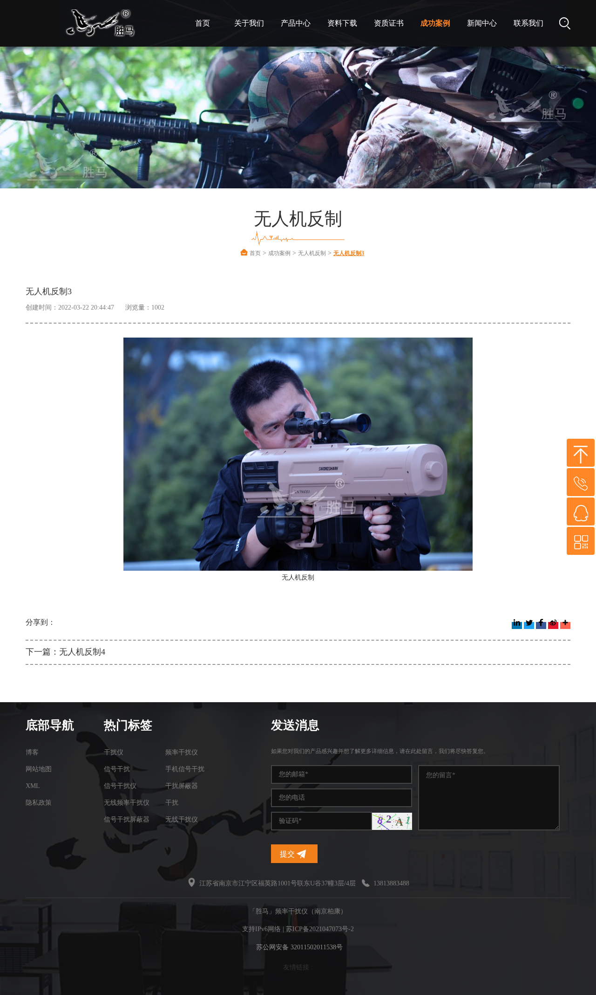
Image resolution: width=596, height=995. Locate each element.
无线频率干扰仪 (126, 802)
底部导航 (50, 725)
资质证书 (389, 23)
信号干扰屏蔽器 (126, 819)
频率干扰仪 (181, 752)
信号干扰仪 (120, 785)
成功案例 (435, 23)
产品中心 (296, 23)
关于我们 (249, 23)
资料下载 (342, 23)
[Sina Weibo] (553, 625)
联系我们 (528, 23)
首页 (202, 23)
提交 (288, 854)
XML (33, 785)
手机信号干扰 (184, 769)
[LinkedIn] (517, 625)
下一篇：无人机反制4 (65, 651)
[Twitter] (529, 625)
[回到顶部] (581, 453)
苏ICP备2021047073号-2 (320, 929)
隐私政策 (39, 802)
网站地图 (39, 769)
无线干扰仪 (181, 819)
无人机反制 (312, 253)
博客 (32, 752)
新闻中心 (482, 23)
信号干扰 (117, 769)
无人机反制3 (348, 253)
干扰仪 (113, 752)
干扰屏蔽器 (181, 785)
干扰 (171, 802)
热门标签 (128, 725)
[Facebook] (541, 625)
